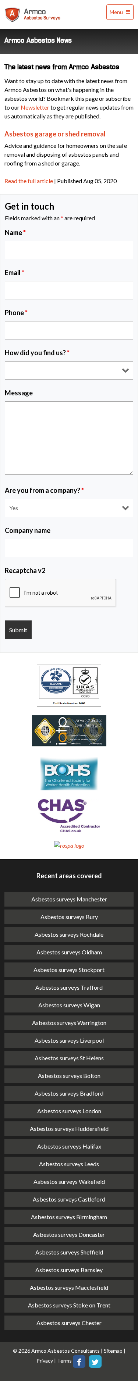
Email (14, 272)
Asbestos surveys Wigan (69, 1004)
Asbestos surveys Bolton (69, 1075)
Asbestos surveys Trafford (69, 987)
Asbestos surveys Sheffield (69, 1252)
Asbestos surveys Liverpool (69, 1040)
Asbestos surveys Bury (69, 916)
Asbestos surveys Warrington (69, 1022)
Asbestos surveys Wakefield (69, 1181)
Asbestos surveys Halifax (69, 1146)
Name (15, 232)
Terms (65, 1361)
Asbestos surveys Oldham (69, 951)
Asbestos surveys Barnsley (69, 1269)
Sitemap (113, 1351)
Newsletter (35, 107)
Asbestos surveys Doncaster (69, 1234)
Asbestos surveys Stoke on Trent (69, 1305)
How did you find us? (37, 353)
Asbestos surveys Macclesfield (69, 1287)
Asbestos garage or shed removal (55, 134)
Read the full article (28, 180)
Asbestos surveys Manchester (69, 899)
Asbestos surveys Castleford (69, 1199)
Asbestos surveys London (69, 1110)
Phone (16, 313)
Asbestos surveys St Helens (69, 1057)
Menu (117, 12)
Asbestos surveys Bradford (69, 1093)
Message (19, 393)
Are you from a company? (44, 490)
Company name (27, 530)
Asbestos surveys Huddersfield (69, 1128)
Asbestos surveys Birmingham (69, 1216)
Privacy (44, 1361)
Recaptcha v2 (25, 570)
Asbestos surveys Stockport (69, 969)
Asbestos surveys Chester (69, 1322)
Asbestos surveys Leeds (69, 1163)
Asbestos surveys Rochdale (69, 934)
